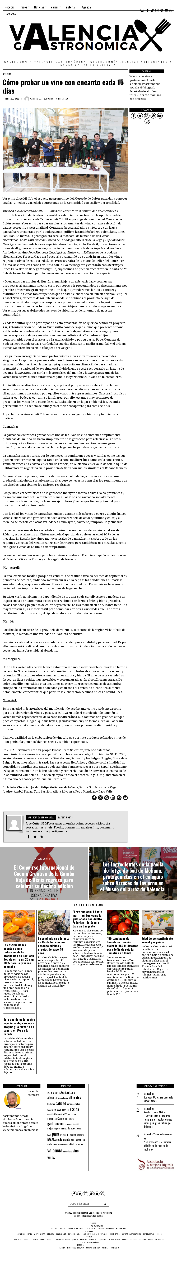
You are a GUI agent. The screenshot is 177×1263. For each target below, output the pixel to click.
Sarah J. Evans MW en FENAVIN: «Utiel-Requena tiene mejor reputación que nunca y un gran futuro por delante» (157, 1119)
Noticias (7, 74)
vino (76, 1151)
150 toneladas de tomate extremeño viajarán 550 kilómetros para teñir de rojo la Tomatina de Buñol (122, 946)
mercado (65, 1128)
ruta (49, 1144)
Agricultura (67, 1092)
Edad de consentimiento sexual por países (157, 940)
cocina (74, 1109)
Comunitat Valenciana (65, 1114)
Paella (49, 1134)
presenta (71, 1134)
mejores (57, 1128)
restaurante (63, 1139)
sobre (65, 1144)
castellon (76, 1104)
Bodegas (51, 1104)
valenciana (67, 1151)
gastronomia (55, 1123)
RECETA (51, 1139)
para (55, 1133)
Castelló (50, 1109)
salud (60, 1144)
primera (80, 1134)
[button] (105, 1204)
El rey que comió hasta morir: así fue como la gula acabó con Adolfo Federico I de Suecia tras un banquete (87, 919)
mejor (50, 1128)
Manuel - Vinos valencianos (157, 1134)
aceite (56, 1093)
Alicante (52, 1097)
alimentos (75, 1097)
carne (69, 1104)
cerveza (57, 1109)
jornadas (68, 1124)
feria (72, 1119)
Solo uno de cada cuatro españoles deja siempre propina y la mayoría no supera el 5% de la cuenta (19, 1027)
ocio (79, 1128)
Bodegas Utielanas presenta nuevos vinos (158, 1099)
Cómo (60, 1118)
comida (50, 1114)
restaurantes (78, 1140)
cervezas (65, 1109)
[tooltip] (148, 10)
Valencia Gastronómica (41, 98)
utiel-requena (76, 1144)
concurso (52, 1118)
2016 (50, 1093)
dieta (67, 1118)
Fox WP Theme (106, 1212)
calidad (60, 1103)
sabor (55, 1144)
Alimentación (63, 1098)
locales (76, 1124)
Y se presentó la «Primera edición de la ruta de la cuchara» (157, 1145)
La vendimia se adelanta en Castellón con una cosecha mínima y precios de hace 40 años (53, 946)
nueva (74, 1128)
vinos (51, 1157)
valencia (54, 1150)
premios (63, 1134)
